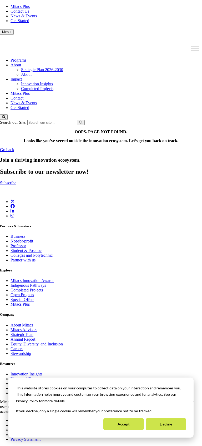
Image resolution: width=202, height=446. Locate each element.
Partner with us (23, 260)
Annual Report (23, 339)
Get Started (20, 20)
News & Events (24, 16)
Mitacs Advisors (24, 330)
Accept (124, 424)
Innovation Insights (37, 84)
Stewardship (21, 353)
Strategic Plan (22, 334)
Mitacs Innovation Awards (32, 280)
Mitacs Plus (20, 6)
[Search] (4, 117)
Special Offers (22, 299)
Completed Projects (37, 88)
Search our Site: (13, 122)
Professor (18, 246)
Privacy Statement (26, 439)
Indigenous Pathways (28, 285)
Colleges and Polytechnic (32, 255)
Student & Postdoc (26, 250)
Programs (18, 60)
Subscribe (8, 183)
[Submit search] (81, 122)
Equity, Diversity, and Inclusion (37, 344)
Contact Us (20, 11)
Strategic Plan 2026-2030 (42, 69)
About (16, 65)
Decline (166, 424)
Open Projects (22, 295)
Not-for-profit (22, 241)
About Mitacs (22, 325)
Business (18, 236)
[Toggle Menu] (195, 48)
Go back (7, 149)
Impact (16, 79)
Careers (17, 348)
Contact (17, 98)
